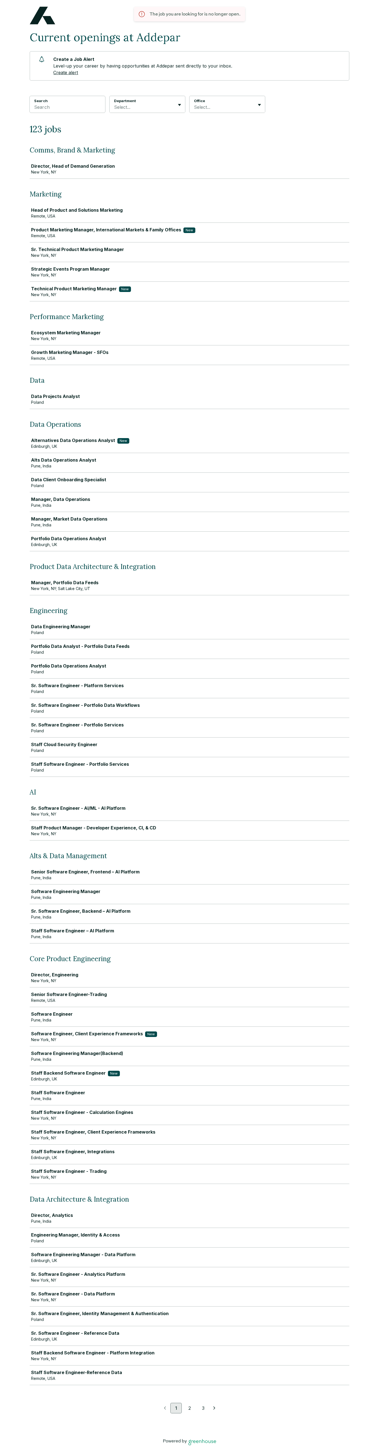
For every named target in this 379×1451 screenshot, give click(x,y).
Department (125, 101)
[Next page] (214, 1408)
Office (199, 101)
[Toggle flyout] (179, 105)
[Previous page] (165, 1408)
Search (41, 101)
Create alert (65, 72)
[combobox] (114, 107)
